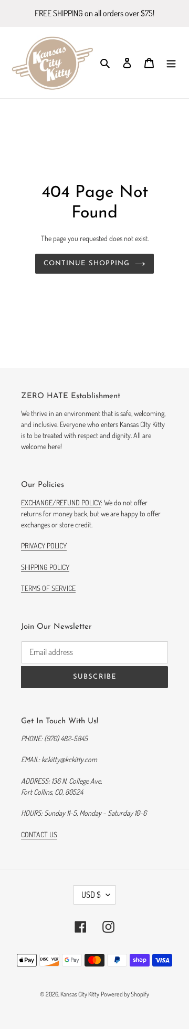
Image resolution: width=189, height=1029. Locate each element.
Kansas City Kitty (79, 994)
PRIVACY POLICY (44, 545)
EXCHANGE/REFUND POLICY (61, 502)
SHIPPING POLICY (45, 567)
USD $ (91, 894)
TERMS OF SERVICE (48, 588)
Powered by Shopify (125, 994)
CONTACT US (39, 834)
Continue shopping (87, 263)
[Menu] (171, 62)
